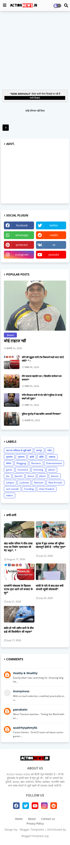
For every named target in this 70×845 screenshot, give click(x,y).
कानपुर (39, 450)
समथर (8, 463)
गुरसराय (21, 456)
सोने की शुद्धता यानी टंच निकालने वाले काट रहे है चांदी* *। (43, 358)
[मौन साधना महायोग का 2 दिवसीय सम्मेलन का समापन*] (11, 381)
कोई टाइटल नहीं (15, 340)
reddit (54, 235)
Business (36, 463)
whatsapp (21, 235)
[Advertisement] (35, 50)
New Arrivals (55, 482)
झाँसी (41, 456)
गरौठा (49, 450)
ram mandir (12, 489)
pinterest (22, 245)
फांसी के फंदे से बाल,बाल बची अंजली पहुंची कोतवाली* (49, 587)
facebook (22, 225)
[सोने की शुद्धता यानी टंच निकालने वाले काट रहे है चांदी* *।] (11, 362)
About (32, 819)
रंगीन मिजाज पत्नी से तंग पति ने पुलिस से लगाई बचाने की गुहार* (42, 396)
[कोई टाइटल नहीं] (35, 306)
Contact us (48, 819)
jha (7, 476)
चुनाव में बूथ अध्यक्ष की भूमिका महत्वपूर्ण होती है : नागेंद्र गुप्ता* (51, 545)
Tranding (29, 489)
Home (19, 819)
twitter (54, 225)
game (9, 469)
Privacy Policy (35, 823)
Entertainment (54, 463)
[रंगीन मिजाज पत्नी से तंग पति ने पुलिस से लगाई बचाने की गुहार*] (11, 400)
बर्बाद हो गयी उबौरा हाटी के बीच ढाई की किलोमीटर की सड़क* (19, 629)
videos (9, 495)
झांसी (32, 456)
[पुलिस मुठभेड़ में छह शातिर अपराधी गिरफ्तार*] (11, 419)
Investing (38, 469)
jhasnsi (55, 476)
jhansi (31, 476)
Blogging (21, 463)
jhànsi (42, 476)
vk (53, 245)
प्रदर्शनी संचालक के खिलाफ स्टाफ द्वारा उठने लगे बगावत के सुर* (18, 589)
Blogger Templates (32, 829)
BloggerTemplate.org (35, 836)
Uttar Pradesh (46, 489)
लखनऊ (52, 456)
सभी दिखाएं (35, 98)
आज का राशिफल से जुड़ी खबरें (18, 450)
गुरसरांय (9, 456)
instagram (21, 254)
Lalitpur (10, 482)
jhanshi (18, 476)
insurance (23, 469)
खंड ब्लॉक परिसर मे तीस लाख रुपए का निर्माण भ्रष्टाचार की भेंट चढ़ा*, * (18, 547)
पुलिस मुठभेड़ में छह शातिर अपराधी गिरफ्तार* (41, 414)
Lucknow (24, 482)
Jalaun (51, 469)
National (38, 482)
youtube (53, 254)
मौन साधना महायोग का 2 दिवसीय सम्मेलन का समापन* (42, 377)
